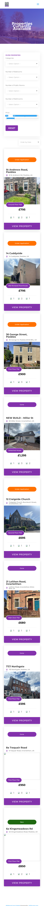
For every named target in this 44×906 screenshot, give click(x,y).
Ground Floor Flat (15, 205)
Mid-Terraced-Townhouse (18, 286)
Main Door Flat (14, 618)
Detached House (14, 450)
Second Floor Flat (15, 533)
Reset (11, 128)
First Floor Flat (13, 369)
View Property (22, 226)
